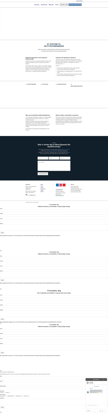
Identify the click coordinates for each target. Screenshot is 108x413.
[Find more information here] (96, 395)
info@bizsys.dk (33, 195)
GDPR (42, 186)
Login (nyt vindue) (79, 0)
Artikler (42, 190)
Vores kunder (43, 188)
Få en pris (64, 30)
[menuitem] (37, 4)
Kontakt (42, 191)
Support (42, 187)
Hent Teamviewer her (60, 195)
